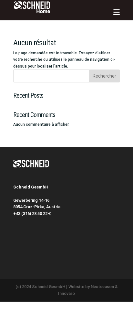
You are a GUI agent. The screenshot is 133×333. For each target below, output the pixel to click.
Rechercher (104, 76)
